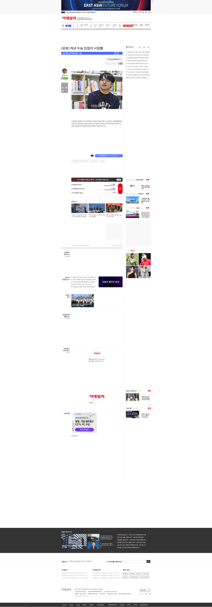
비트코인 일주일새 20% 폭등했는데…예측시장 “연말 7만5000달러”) (88, 282)
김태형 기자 (64, 75)
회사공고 (71, 604)
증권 (144, 47)
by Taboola (67, 256)
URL (66, 91)
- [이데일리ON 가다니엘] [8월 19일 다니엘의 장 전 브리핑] (105, 578)
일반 (119, 25)
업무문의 (84, 604)
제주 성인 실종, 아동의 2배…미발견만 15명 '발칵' (130, 537)
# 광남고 (103, 161)
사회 (77, 25)
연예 (148, 47)
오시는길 (78, 604)
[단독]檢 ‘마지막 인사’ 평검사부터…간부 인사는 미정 (131, 542)
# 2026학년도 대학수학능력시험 (80, 161)
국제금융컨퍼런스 (134, 577)
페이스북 (63, 84)
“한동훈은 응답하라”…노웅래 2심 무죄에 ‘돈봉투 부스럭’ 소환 (133, 540)
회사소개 (65, 604)
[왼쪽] (91, 295)
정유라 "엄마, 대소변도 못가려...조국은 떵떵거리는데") (84, 277)
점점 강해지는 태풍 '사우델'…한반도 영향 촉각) (83, 286)
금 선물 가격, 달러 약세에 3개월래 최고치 (127, 547)
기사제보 (135, 604)
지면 (143, 12)
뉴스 (140, 47)
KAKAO (63, 91)
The (147, 25)
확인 (148, 561)
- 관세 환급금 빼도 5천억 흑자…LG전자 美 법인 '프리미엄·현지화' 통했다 (75, 575)
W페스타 (139, 573)
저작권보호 (121, 604)
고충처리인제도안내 (112, 604)
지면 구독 (120, 245)
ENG (135, 12)
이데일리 (77, 18)
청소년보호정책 (100, 604)
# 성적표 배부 (94, 161)
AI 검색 (68, 26)
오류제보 (129, 604)
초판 (146, 12)
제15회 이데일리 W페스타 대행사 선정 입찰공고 (80, 561)
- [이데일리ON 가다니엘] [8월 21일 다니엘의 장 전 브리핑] (105, 573)
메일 (63, 87)
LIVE (63, 12)
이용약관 (91, 604)
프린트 (66, 87)
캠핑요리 (125, 577)
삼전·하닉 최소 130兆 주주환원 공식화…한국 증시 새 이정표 (133, 545)
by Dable (68, 318)
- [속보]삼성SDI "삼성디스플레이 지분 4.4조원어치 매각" (74, 573)
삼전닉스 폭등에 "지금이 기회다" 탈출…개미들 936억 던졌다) (86, 279)
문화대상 (125, 573)
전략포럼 (132, 573)
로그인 (149, 12)
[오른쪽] (93, 295)
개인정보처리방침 (143, 604)
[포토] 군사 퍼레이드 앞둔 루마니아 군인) (81, 284)
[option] (92, 12)
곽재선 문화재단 (145, 577)
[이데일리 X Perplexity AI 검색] (92, 53)
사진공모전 (145, 573)
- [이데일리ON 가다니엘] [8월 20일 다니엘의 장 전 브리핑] (105, 575)
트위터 (66, 84)
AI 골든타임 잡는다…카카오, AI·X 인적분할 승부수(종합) (131, 534)
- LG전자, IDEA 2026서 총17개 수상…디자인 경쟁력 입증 (74, 578)
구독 (140, 12)
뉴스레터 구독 (114, 245)
